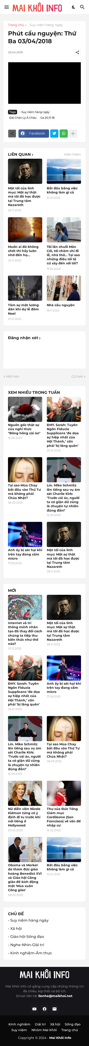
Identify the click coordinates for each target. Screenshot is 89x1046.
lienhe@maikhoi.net (55, 996)
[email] (54, 1009)
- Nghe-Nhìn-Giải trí (26, 945)
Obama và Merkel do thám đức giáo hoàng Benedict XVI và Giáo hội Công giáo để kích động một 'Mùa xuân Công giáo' (25, 877)
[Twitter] (54, 133)
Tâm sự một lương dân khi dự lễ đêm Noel (23, 309)
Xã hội (55, 1024)
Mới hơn (12, 376)
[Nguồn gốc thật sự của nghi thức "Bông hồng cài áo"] (25, 409)
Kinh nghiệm (19, 1024)
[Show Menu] (6, 7)
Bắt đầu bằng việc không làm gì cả (62, 190)
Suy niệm (19, 1030)
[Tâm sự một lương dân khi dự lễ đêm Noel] (25, 288)
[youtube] (34, 1009)
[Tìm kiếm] (83, 7)
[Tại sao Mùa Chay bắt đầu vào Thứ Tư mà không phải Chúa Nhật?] (25, 469)
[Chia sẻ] (77, 52)
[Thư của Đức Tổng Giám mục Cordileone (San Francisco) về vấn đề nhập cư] (64, 793)
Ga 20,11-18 (47, 117)
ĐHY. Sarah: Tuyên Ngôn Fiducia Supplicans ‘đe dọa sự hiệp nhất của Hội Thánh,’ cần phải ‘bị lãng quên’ (63, 435)
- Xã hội (15, 928)
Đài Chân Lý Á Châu (23, 117)
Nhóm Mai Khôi (44, 1030)
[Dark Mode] (74, 7)
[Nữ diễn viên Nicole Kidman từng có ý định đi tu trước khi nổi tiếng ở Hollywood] (25, 793)
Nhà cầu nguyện (61, 305)
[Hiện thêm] (73, 133)
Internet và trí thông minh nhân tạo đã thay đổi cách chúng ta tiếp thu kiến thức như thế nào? (25, 633)
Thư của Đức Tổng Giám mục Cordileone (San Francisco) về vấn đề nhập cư (64, 817)
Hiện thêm (72, 154)
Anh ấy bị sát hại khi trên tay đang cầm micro (25, 554)
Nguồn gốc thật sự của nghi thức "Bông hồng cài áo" (24, 429)
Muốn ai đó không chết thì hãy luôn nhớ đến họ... (23, 251)
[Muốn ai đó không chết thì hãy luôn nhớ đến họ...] (25, 229)
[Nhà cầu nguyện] (64, 288)
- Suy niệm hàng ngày (45, 25)
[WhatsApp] (64, 133)
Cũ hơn (77, 376)
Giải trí (40, 1024)
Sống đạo (73, 1024)
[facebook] (44, 1009)
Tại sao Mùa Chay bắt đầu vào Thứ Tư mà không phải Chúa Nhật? (24, 491)
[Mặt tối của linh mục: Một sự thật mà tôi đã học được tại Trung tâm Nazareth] (25, 171)
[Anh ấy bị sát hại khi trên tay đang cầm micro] (25, 534)
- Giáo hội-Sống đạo (26, 936)
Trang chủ (16, 25)
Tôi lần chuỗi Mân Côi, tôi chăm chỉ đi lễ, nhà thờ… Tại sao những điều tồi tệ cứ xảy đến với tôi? (63, 255)
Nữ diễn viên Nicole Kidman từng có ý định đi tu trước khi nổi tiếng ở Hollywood (24, 817)
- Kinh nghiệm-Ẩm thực (30, 953)
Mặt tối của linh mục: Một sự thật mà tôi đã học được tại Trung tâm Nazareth (24, 196)
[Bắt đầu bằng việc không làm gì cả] (64, 171)
